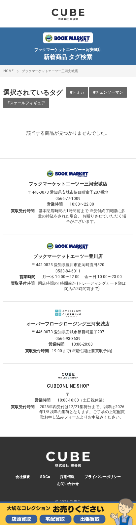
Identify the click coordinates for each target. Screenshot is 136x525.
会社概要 (23, 477)
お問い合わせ (68, 484)
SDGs (45, 477)
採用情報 (67, 477)
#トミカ (77, 92)
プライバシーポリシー (103, 477)
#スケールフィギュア (26, 103)
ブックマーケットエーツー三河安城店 (50, 71)
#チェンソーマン (108, 92)
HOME (8, 71)
